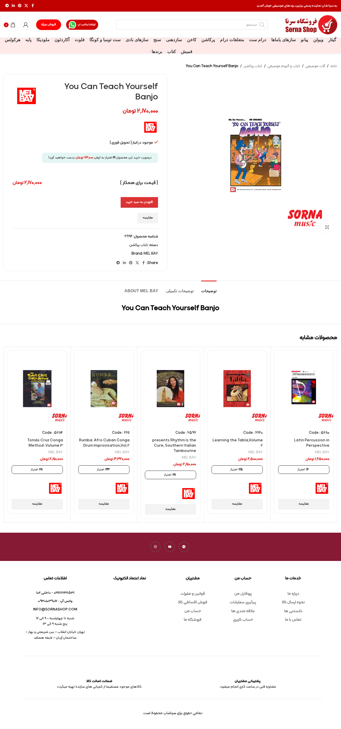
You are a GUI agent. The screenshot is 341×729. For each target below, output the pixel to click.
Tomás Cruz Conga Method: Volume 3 (45, 443)
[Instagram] (155, 547)
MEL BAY (151, 254)
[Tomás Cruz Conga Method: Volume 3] (37, 388)
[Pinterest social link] (19, 6)
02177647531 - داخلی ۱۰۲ (55, 593)
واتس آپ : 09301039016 (55, 601)
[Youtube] (169, 547)
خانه (333, 66)
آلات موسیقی (315, 66)
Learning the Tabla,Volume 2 (238, 443)
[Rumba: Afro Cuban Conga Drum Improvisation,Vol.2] (103, 388)
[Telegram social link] (7, 6)
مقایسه (148, 217)
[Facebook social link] (33, 6)
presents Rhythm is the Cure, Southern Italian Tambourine (174, 446)
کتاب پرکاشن (253, 66)
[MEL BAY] (321, 488)
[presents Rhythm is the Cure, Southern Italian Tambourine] (170, 388)
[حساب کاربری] (26, 25)
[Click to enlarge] (327, 227)
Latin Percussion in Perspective (311, 443)
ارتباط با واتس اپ (86, 24)
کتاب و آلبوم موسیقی (284, 66)
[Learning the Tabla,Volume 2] (237, 388)
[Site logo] (311, 25)
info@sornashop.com (55, 609)
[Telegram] (184, 547)
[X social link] (26, 6)
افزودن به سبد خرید (139, 202)
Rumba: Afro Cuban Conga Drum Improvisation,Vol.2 (104, 443)
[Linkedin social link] (13, 6)
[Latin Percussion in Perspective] (303, 388)
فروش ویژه (48, 24)
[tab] (209, 288)
